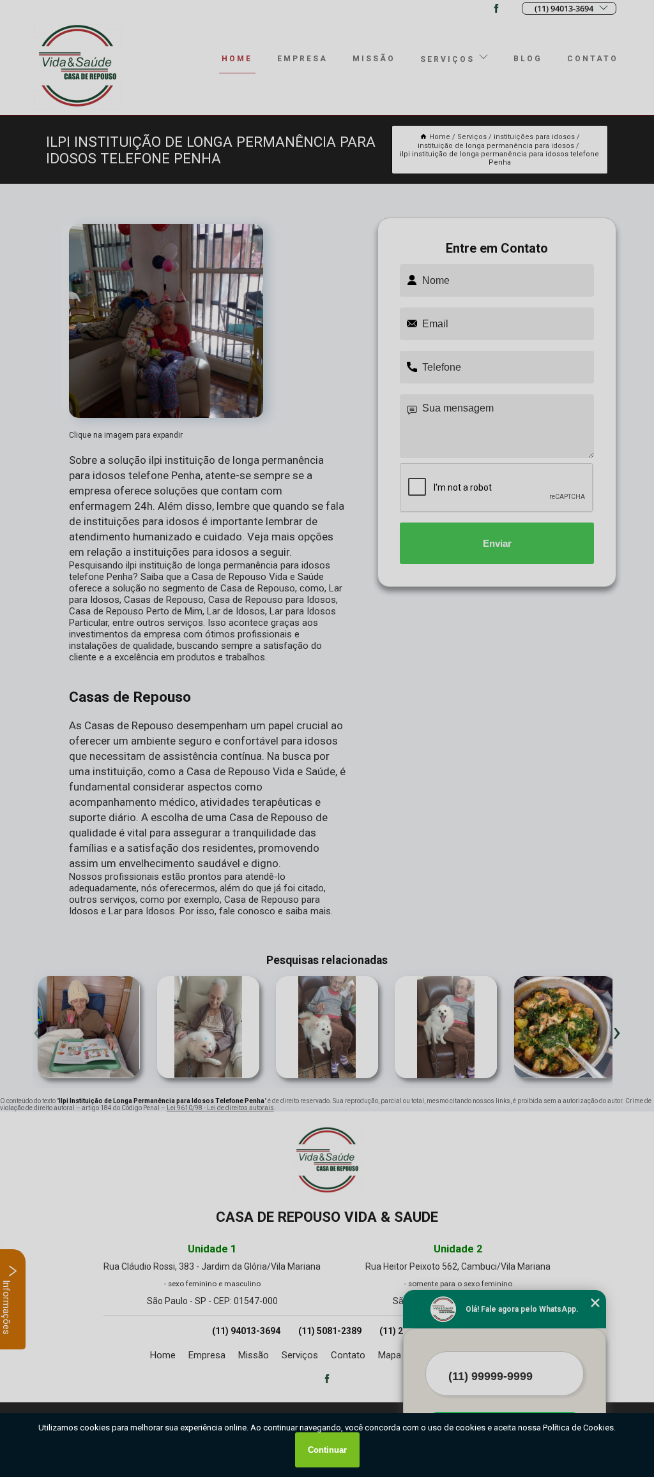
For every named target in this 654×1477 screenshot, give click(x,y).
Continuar (327, 1450)
